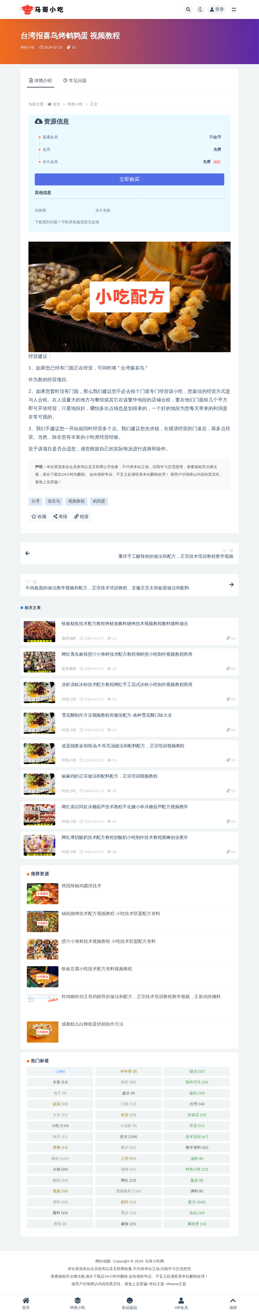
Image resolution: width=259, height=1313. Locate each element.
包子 (60, 1093)
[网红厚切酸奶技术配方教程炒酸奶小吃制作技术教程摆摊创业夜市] (39, 845)
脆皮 (196, 1180)
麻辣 (128, 1224)
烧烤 (128, 1169)
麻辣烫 (197, 1224)
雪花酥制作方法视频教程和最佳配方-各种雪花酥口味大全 (117, 715)
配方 (196, 1202)
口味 (128, 1104)
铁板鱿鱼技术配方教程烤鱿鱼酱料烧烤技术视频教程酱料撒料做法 (125, 624)
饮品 (197, 1213)
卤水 (128, 1093)
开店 (197, 1126)
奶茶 (128, 1115)
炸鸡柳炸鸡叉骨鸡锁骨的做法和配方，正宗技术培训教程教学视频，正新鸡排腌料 (141, 997)
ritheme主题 (176, 1284)
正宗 (128, 1158)
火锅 (60, 1169)
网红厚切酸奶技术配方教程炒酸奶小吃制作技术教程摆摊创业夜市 (125, 837)
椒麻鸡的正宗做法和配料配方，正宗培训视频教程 (110, 776)
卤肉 (197, 1093)
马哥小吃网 (154, 1261)
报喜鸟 (54, 501)
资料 (60, 1202)
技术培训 (197, 1137)
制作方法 (197, 1082)
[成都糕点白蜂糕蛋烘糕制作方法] (42, 1032)
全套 (60, 1082)
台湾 (35, 501)
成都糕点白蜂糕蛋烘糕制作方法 (92, 1024)
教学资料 (197, 1147)
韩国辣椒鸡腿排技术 (81, 886)
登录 (219, 9)
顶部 (233, 1308)
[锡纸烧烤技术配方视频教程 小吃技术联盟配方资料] (42, 923)
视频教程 (76, 501)
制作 (128, 1082)
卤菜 (60, 1104)
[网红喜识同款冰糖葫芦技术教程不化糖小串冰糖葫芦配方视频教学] (39, 814)
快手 (60, 1137)
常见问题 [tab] (78, 81)
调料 (196, 1191)
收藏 (41, 517)
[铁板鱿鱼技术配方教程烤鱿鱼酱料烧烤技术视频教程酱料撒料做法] (39, 631)
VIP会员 (181, 1308)
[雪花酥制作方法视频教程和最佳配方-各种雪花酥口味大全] (39, 723)
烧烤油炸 (69, 638)
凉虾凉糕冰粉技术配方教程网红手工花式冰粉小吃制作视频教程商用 (127, 685)
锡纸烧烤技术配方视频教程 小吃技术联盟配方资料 (111, 914)
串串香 (128, 1071)
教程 (60, 1158)
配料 (128, 1202)
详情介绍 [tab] (43, 81)
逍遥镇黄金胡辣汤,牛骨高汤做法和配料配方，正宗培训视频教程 (123, 746)
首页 (56, 104)
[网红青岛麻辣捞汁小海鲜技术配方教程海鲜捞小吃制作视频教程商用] (39, 662)
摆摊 (60, 1147)
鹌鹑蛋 (99, 501)
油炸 (196, 1158)
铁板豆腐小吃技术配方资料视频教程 (97, 969)
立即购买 (129, 179)
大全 (60, 1115)
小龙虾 (128, 1126)
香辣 (60, 1224)
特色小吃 (28, 47)
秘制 (60, 1180)
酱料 (60, 1213)
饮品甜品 (129, 1308)
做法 (197, 1071)
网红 (128, 1180)
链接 (84, 517)
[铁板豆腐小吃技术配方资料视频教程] (42, 976)
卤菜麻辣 (69, 669)
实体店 (197, 1115)
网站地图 (103, 1261)
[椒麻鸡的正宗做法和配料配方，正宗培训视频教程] (39, 784)
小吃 (60, 1126)
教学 (128, 1147)
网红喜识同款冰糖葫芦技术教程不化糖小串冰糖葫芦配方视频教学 (125, 807)
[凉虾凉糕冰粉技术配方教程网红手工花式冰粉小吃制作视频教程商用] (39, 692)
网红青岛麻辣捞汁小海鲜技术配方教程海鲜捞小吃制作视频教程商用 (127, 654)
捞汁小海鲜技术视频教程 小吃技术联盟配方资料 (109, 941)
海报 (62, 517)
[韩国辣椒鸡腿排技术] (42, 893)
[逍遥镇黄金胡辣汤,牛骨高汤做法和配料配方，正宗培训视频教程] (39, 753)
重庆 (128, 1213)
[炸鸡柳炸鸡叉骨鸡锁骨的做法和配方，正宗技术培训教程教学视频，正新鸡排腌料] (42, 998)
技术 (128, 1137)
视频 (60, 1191)
